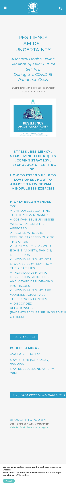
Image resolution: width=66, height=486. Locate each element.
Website (14, 427)
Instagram (44, 427)
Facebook (32, 427)
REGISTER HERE (24, 337)
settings (25, 475)
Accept (9, 481)
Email (22, 427)
